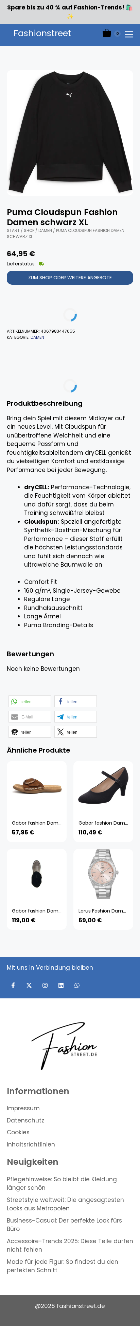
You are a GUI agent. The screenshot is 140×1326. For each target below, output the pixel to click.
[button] (29, 701)
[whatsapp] (77, 985)
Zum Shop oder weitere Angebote (70, 277)
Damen (45, 230)
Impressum (23, 1108)
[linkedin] (61, 985)
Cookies (18, 1132)
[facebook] (13, 985)
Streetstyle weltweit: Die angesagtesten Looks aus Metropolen (65, 1204)
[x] (29, 985)
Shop (29, 230)
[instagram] (45, 985)
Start (13, 230)
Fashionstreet (42, 33)
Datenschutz (25, 1120)
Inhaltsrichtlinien (31, 1144)
